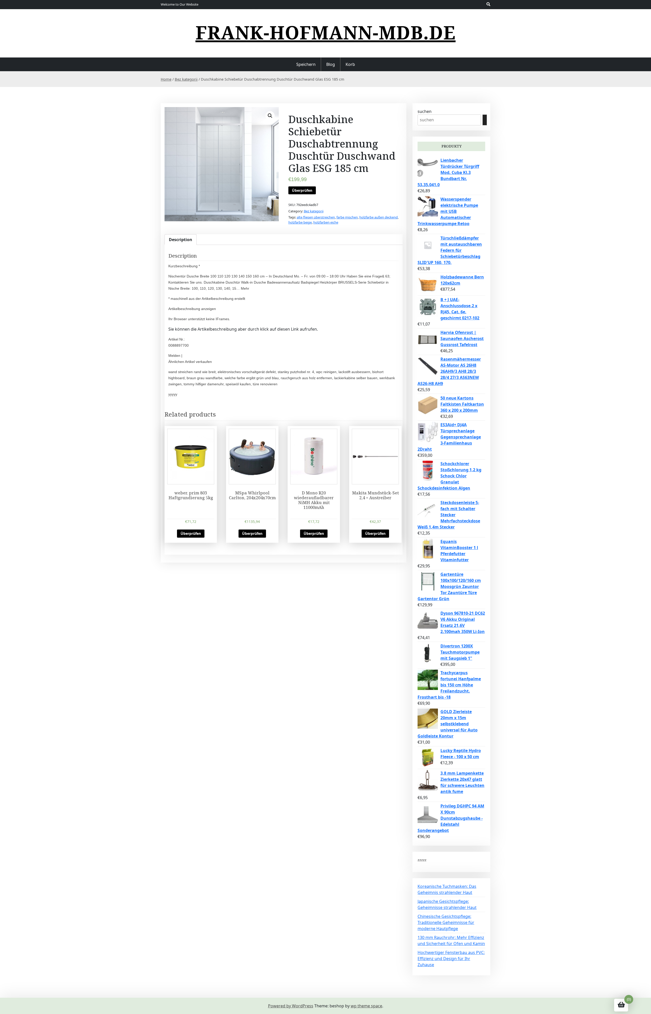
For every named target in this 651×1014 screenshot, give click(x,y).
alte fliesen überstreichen (316, 217)
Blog (330, 64)
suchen (425, 111)
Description (180, 239)
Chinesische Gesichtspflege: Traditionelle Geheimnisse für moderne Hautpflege (446, 922)
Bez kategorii (186, 79)
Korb (350, 64)
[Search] (484, 119)
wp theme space (366, 1006)
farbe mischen (347, 217)
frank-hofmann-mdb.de (326, 32)
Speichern (306, 64)
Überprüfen (302, 190)
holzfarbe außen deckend (378, 217)
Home (166, 79)
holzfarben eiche (325, 222)
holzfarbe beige (300, 222)
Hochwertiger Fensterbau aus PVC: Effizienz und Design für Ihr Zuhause (451, 958)
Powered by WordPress (290, 1006)
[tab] (181, 239)
